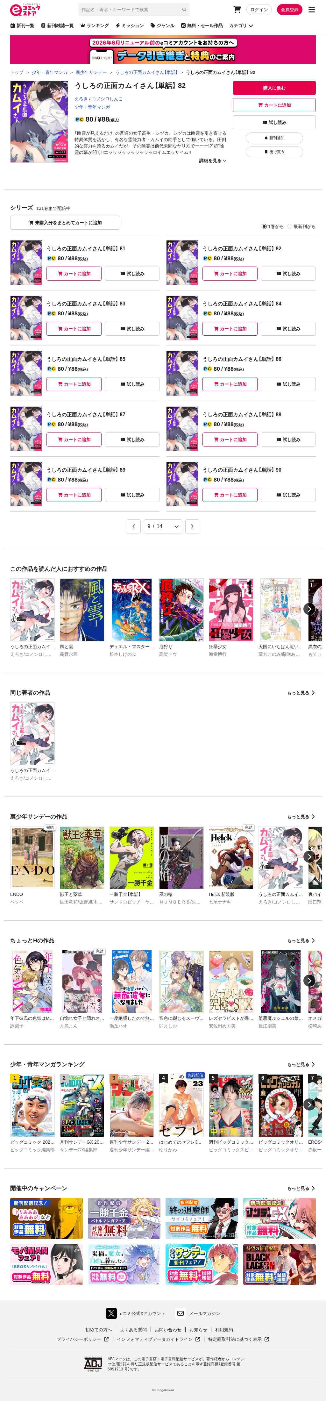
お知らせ (198, 1329)
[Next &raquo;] (192, 526)
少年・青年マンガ (92, 107)
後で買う (277, 152)
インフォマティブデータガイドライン (155, 1339)
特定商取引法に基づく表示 (238, 1339)
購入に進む (274, 87)
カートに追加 (277, 105)
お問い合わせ (168, 1329)
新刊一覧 (25, 25)
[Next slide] (309, 609)
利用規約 (224, 1329)
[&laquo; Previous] (134, 526)
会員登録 (290, 9)
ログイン (259, 9)
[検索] (184, 9)
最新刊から (305, 226)
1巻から (276, 226)
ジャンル (165, 25)
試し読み (278, 122)
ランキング (98, 25)
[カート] (237, 9)
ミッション (133, 25)
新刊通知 (277, 138)
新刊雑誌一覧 (60, 25)
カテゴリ (238, 25)
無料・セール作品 (205, 25)
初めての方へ (98, 1329)
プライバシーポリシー (83, 1339)
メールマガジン (204, 1313)
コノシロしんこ (107, 98)
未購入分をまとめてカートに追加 (68, 222)
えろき (81, 98)
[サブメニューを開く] (312, 9)
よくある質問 (133, 1329)
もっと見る (298, 692)
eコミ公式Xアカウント (137, 1315)
